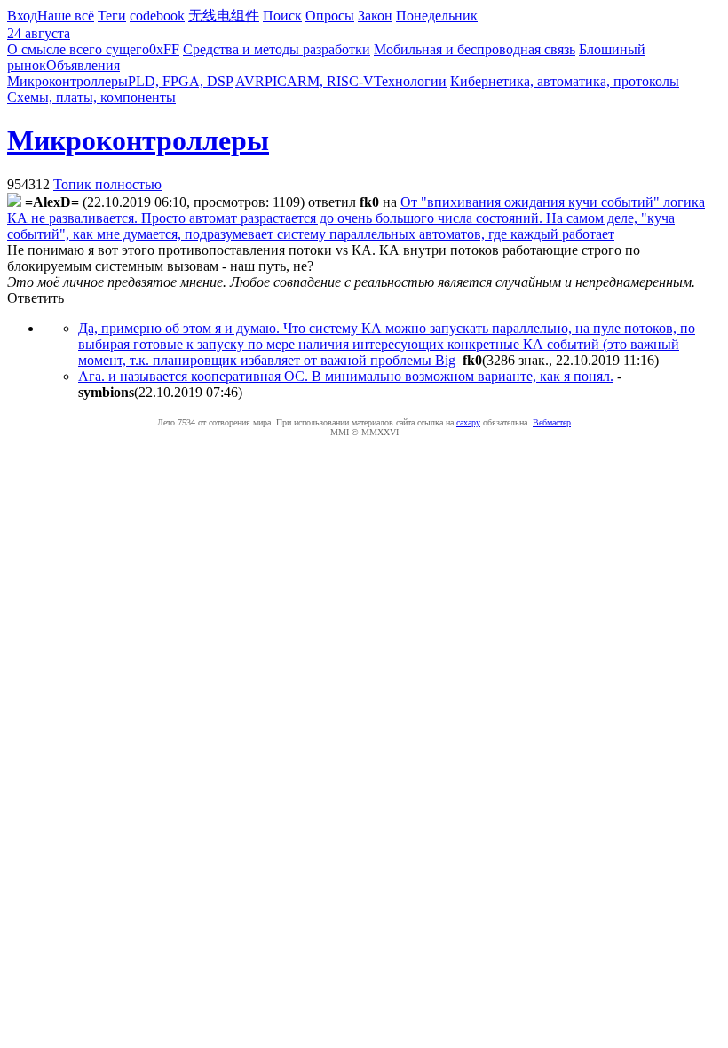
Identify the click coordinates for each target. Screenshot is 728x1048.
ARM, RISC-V (330, 81)
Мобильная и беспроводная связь (474, 49)
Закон (375, 15)
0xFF (164, 49)
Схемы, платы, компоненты (91, 97)
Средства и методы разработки (276, 49)
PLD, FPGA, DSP (180, 81)
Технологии (410, 81)
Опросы (329, 15)
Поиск (282, 15)
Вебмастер (552, 422)
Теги (112, 15)
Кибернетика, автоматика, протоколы (564, 81)
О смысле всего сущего (78, 49)
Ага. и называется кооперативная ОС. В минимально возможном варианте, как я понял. (345, 376)
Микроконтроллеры (67, 81)
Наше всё (65, 15)
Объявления (83, 65)
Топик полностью (107, 184)
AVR (250, 81)
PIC (276, 81)
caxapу (468, 422)
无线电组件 (223, 15)
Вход (22, 15)
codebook (157, 15)
